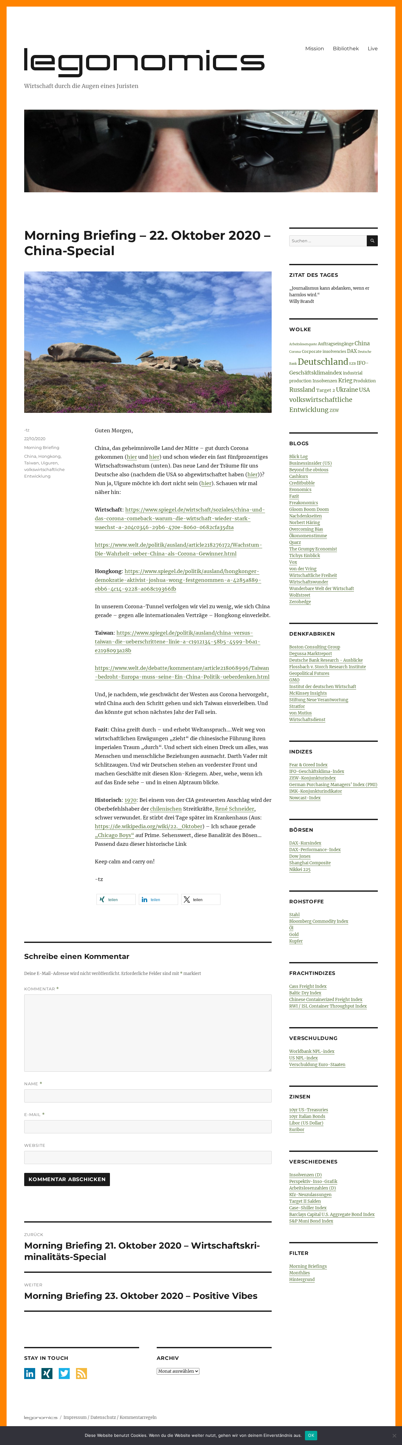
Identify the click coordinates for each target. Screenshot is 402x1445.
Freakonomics (303, 503)
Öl (291, 928)
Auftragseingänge (336, 344)
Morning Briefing (41, 447)
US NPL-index (303, 1058)
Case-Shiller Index (308, 1208)
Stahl (294, 914)
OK (311, 1435)
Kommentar (41, 989)
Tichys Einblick (304, 555)
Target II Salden (305, 1201)
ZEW (334, 410)
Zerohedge (300, 602)
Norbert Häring (304, 522)
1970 (130, 800)
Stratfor (297, 706)
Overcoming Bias (306, 529)
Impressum (75, 1417)
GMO (294, 680)
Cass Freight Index (308, 986)
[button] (116, 899)
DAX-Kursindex (305, 843)
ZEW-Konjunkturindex (312, 778)
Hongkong (49, 456)
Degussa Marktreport (310, 653)
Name (33, 1083)
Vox (293, 562)
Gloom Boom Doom (309, 509)
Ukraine (347, 389)
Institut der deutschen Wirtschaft (322, 686)
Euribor (296, 1129)
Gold (294, 934)
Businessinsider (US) (310, 463)
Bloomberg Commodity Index (318, 921)
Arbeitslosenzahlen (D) (312, 1188)
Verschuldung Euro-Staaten (317, 1064)
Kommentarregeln (138, 1417)
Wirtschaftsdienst (307, 719)
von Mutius (300, 713)
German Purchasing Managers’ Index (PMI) (333, 784)
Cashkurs (298, 476)
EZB (352, 364)
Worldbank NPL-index (311, 1051)
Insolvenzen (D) (305, 1175)
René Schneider (234, 809)
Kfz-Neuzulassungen (310, 1194)
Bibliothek (346, 49)
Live (373, 49)
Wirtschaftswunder (308, 582)
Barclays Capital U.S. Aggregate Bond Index (332, 1214)
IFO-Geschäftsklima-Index (316, 771)
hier (132, 457)
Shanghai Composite (310, 863)
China (30, 456)
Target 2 (325, 390)
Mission (314, 49)
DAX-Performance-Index (315, 849)
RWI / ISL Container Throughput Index (328, 1006)
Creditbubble (302, 483)
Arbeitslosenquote (303, 344)
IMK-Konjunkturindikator (315, 791)
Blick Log (298, 456)
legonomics (146, 59)
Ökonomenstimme (308, 536)
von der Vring (303, 569)
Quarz (295, 542)
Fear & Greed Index (308, 765)
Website (35, 1145)
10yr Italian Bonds (307, 1116)
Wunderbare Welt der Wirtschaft (321, 588)
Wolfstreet (299, 595)
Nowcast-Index (305, 798)
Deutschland (323, 362)
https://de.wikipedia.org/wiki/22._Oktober (148, 826)
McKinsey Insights (308, 693)
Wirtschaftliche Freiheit (313, 575)
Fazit (294, 496)
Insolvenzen (324, 381)
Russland (302, 389)
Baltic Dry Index (305, 993)
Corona (295, 352)
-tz (27, 429)
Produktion (364, 380)
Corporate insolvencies (324, 351)
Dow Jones (300, 856)
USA (364, 389)
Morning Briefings (308, 1266)
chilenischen (166, 809)
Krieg (345, 380)
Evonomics (300, 489)
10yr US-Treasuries (308, 1110)
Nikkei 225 (300, 869)
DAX (352, 351)
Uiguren (49, 462)
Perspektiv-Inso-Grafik (313, 1181)
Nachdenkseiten (305, 516)
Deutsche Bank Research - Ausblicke (326, 660)
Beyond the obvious (309, 470)
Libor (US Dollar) (306, 1123)
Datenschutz (103, 1417)
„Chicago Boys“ (114, 835)
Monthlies (299, 1273)
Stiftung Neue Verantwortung (318, 700)
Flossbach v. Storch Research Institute (327, 667)
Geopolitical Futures (309, 673)
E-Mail (34, 1114)
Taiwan (31, 462)
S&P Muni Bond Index (311, 1221)
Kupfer (296, 941)
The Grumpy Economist (313, 549)
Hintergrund (302, 1279)
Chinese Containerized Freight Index (325, 999)
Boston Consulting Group (314, 647)
